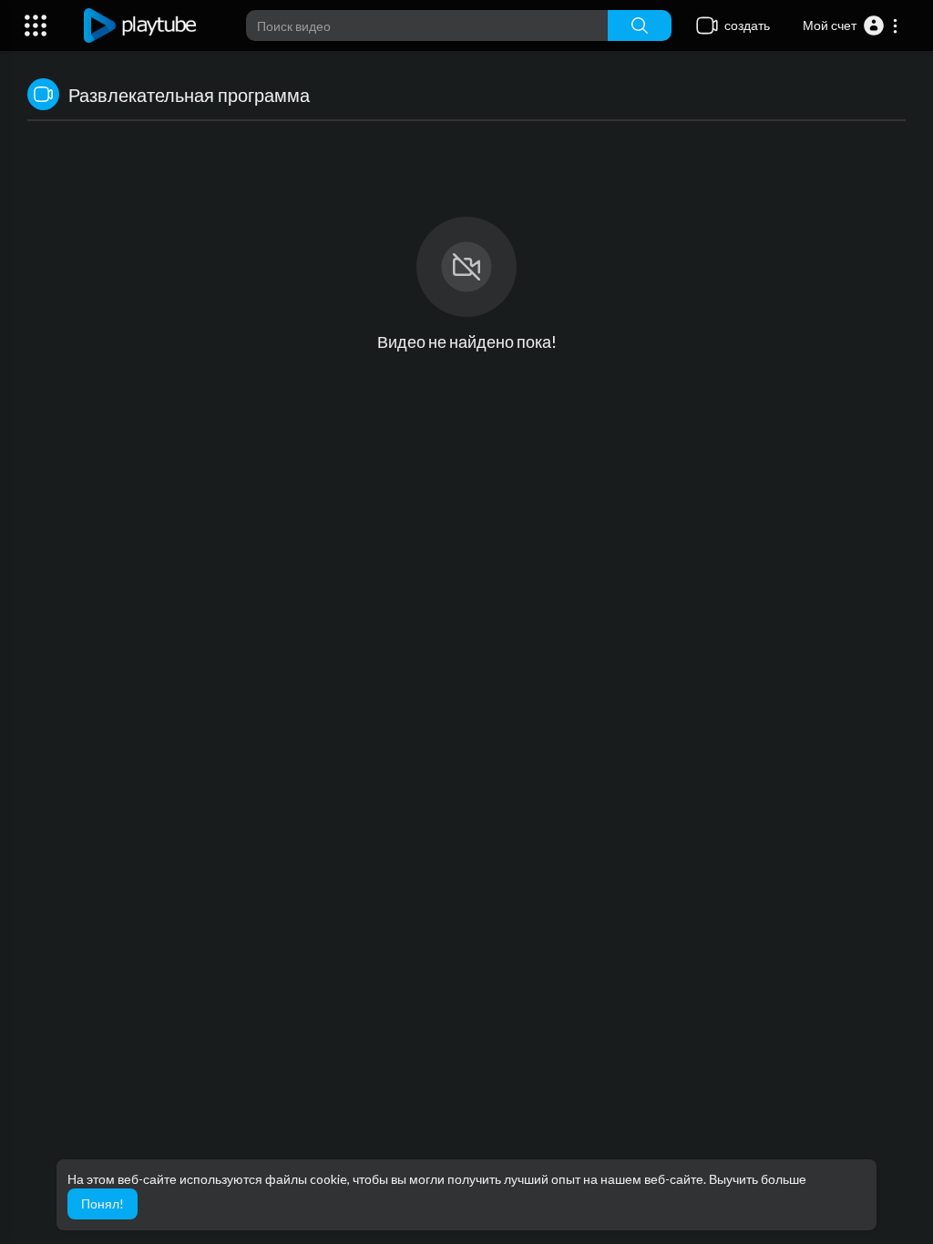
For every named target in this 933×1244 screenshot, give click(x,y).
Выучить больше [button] (757, 1179)
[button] (851, 25)
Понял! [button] (102, 1203)
